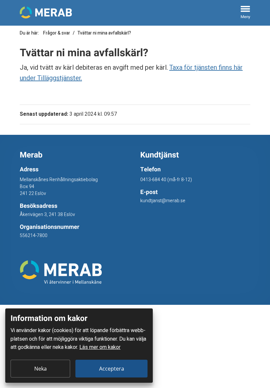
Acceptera (111, 368)
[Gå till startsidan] (75, 272)
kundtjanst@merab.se (162, 200)
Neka (40, 368)
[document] (79, 345)
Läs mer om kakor (100, 347)
